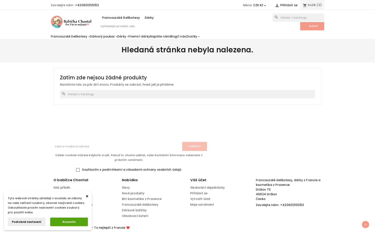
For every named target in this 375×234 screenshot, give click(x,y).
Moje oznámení (202, 205)
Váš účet (198, 180)
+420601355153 (87, 5)
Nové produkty (133, 193)
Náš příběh (62, 188)
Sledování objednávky (207, 188)
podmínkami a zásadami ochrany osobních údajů (142, 170)
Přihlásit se (198, 193)
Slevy (126, 188)
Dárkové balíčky (134, 210)
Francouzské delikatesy (140, 205)
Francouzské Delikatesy (121, 18)
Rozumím (69, 222)
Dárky (149, 18)
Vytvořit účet (200, 199)
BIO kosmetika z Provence (142, 199)
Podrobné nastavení (26, 222)
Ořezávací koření (135, 216)
